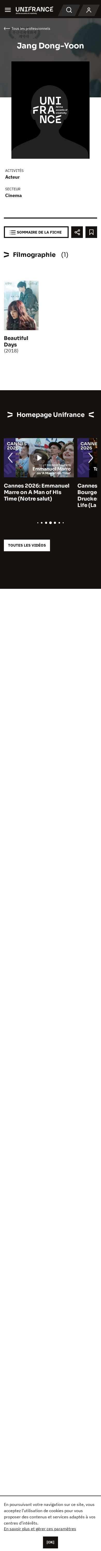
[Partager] (77, 232)
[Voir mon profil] (89, 10)
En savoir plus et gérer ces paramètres (40, 1528)
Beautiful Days (16, 341)
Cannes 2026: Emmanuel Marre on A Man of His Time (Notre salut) (36, 492)
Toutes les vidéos (27, 545)
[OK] (50, 1542)
